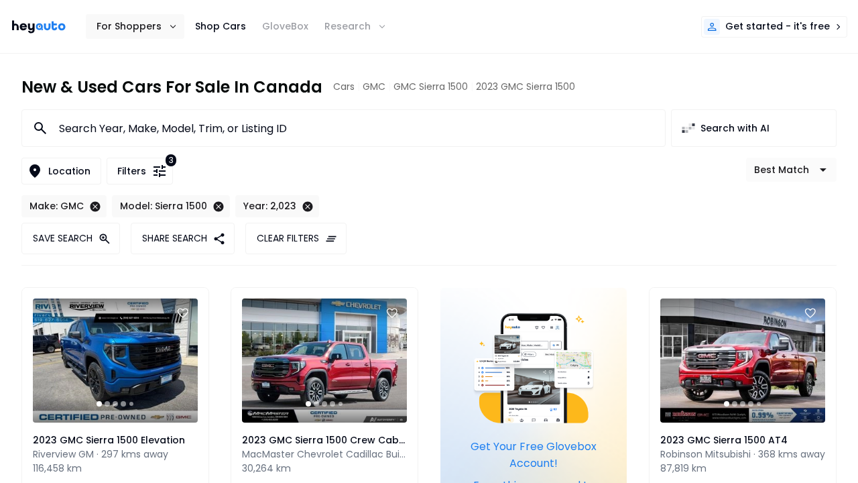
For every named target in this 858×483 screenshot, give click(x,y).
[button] (135, 26)
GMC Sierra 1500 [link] (430, 86)
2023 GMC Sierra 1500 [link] (525, 86)
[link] (39, 27)
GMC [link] (374, 86)
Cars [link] (344, 86)
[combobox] (354, 128)
